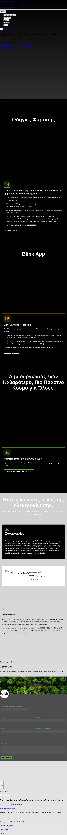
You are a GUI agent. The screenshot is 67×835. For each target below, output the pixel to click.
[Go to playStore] (18, 818)
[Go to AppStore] (5, 818)
